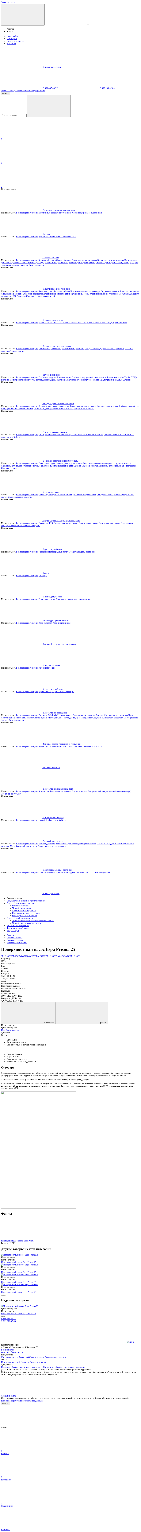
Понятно (5, 1403)
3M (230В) (6, 956)
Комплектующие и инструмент (79, 408)
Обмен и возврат (36, 1357)
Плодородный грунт (58, 552)
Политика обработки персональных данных (22, 1367)
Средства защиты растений (82, 552)
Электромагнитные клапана (110, 260)
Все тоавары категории (27, 213)
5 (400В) (60, 956)
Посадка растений (20, 906)
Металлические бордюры (28, 525)
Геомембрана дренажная (87, 348)
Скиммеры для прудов (11, 466)
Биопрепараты (129, 466)
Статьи (32, 1362)
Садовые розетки (90, 466)
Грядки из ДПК (46, 523)
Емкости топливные (129, 291)
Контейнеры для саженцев (68, 843)
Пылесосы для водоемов (109, 466)
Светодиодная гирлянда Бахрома (88, 715)
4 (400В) (42, 956)
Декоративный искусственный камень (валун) (109, 791)
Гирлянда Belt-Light (48, 715)
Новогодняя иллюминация (24, 915)
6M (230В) (75, 956)
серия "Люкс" (45, 691)
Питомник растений (52, 67)
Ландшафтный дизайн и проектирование (26, 901)
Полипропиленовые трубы (22, 380)
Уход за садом (13, 930)
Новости (25, 1362)
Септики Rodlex (78, 434)
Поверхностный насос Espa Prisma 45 (18, 1292)
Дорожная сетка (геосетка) (111, 348)
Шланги (127, 380)
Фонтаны (77, 463)
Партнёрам (12, 38)
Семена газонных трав (65, 236)
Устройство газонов (21, 908)
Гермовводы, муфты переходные (107, 380)
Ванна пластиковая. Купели (115, 294)
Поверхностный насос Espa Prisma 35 (18, 1282)
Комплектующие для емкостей (40, 296)
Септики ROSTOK (113, 434)
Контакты (11, 43)
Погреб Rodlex (45, 820)
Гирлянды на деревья (72, 718)
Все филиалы (7, 1350)
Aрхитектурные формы (18, 925)
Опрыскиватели (88, 843)
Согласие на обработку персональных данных (64, 1367)
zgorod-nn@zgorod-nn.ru (12, 1352)
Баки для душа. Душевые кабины (54, 291)
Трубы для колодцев (45, 380)
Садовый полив (63, 260)
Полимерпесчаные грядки (66, 523)
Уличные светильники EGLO (88, 746)
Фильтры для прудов (112, 463)
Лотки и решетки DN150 (74, 322)
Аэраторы (126, 463)
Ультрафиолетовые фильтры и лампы (40, 466)
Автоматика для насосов (56, 262)
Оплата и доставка (15, 41)
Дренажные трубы (115, 377)
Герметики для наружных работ (49, 408)
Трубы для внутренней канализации (89, 377)
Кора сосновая (45, 623)
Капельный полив (47, 260)
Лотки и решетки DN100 (51, 322)
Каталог (5, 93)
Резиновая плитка (47, 599)
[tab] (70, 1032)
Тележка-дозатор (102, 872)
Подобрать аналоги (10, 1030)
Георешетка (56, 348)
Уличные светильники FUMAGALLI (56, 746)
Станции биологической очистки (54, 434)
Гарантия (23, 1357)
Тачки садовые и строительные (52, 846)
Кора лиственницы (61, 623)
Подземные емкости (110, 291)
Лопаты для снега (47, 843)
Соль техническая (47, 872)
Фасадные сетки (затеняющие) (111, 494)
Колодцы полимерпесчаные (83, 406)
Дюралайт (118, 718)
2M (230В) (16, 956)
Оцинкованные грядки (109, 523)
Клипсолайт (108, 718)
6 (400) (67, 956)
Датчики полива (20, 262)
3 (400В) (25, 956)
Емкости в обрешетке (33, 294)
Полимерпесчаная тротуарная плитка (73, 599)
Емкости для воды (77, 262)
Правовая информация (55, 1357)
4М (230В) (33, 956)
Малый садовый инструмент (23, 846)
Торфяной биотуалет (11, 794)
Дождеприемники (118, 322)
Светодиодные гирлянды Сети (47, 718)
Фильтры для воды (105, 262)
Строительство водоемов (24, 910)
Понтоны (21, 296)
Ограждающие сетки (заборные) (81, 494)
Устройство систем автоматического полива (33, 920)
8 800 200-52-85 (107, 88)
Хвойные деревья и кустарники (87, 213)
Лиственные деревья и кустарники (55, 213)
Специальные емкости (11, 294)
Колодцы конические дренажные (54, 406)
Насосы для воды (36, 262)
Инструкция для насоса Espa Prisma (17, 1241)
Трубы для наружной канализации (55, 377)
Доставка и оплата (9, 1357)
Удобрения (44, 552)
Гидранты (90, 262)
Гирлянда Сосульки (92, 718)
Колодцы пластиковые (107, 406)
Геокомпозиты (68, 348)
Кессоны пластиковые (91, 294)
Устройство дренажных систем (26, 923)
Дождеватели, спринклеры (84, 260)
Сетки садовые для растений (52, 494)
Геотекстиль (44, 348)
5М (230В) (51, 956)
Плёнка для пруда (47, 463)
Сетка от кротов (17, 351)
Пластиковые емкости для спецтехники (62, 294)
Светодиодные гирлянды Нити (118, 715)
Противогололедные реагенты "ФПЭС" (74, 872)
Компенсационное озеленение (26, 913)
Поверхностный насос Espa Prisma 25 (18, 1272)
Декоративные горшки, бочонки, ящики (68, 791)
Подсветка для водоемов (70, 466)
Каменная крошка (47, 668)
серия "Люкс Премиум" (63, 691)
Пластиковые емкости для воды (85, 291)
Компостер (44, 791)
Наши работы (13, 36)
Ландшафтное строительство (20, 903)
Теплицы (43, 575)
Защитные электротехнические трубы (73, 380)
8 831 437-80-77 (50, 88)
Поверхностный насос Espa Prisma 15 (18, 1262)
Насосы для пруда (64, 463)
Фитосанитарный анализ (18, 928)
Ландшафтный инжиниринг (20, 918)
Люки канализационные (21, 408)
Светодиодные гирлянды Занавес (17, 718)
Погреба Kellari (60, 820)
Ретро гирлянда (64, 715)
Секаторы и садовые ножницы (111, 843)
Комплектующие (37, 265)
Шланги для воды (122, 262)
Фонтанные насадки (92, 463)
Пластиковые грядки (88, 523)
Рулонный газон (46, 236)
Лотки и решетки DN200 (98, 322)
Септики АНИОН (94, 434)
